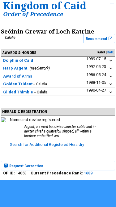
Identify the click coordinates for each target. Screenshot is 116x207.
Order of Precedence (33, 14)
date (110, 52)
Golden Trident (17, 84)
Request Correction (25, 166)
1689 (88, 173)
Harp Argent (15, 68)
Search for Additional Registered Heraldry (47, 144)
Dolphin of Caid (18, 60)
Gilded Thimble (18, 92)
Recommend (97, 38)
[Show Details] (110, 60)
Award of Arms (17, 76)
